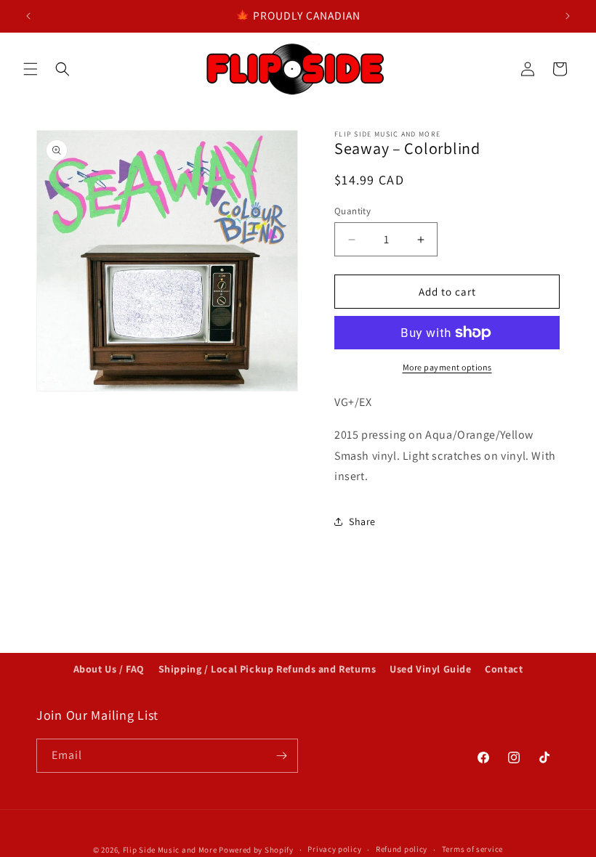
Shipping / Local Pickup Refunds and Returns (267, 668)
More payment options (447, 367)
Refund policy (401, 849)
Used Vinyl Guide (431, 668)
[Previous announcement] (28, 16)
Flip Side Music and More (170, 850)
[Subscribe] (281, 756)
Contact (504, 668)
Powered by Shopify (256, 850)
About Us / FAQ (109, 668)
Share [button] (362, 521)
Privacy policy (334, 849)
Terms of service (472, 849)
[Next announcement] (568, 16)
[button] (31, 69)
